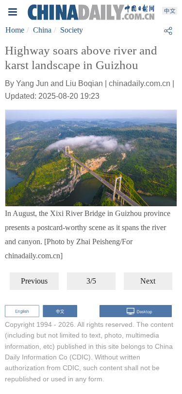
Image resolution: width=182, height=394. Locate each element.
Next (147, 281)
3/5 (91, 281)
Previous (34, 281)
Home (14, 30)
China (42, 30)
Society (71, 30)
